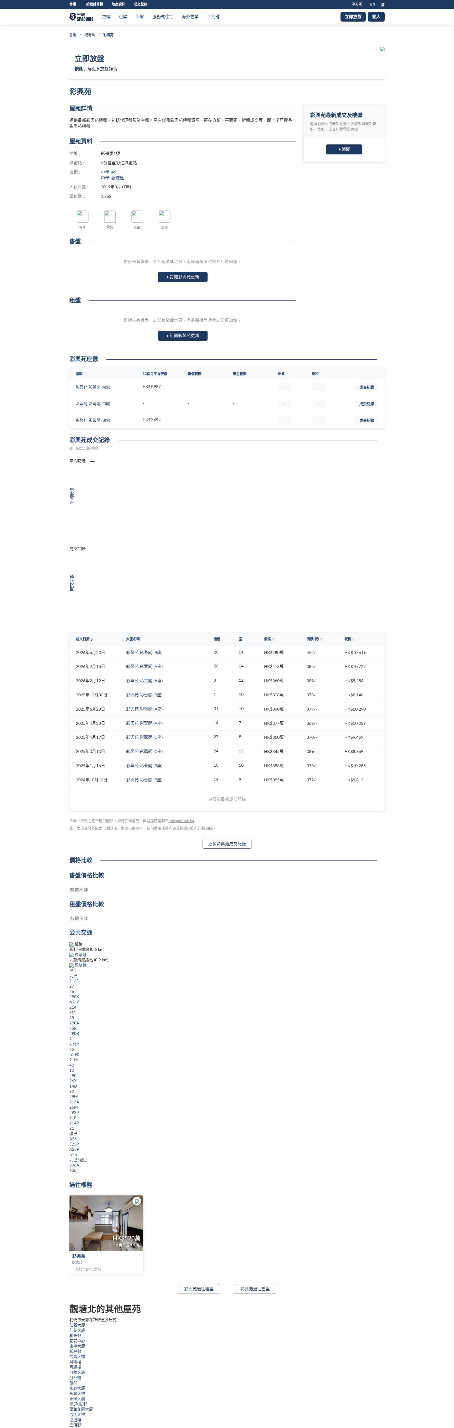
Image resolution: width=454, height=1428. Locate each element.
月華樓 (75, 1378)
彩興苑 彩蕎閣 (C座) (93, 404)
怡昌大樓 (77, 1357)
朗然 (73, 1383)
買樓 (106, 17)
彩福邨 (75, 1352)
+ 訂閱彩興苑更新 (182, 277)
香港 (72, 35)
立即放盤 (353, 17)
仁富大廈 (77, 1325)
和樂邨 (75, 1336)
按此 (79, 69)
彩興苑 (78, 1256)
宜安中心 (77, 1341)
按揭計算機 (94, 4)
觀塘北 (90, 35)
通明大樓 (77, 1415)
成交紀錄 (140, 4)
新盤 (140, 17)
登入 (376, 17)
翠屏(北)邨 (78, 1404)
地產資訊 (118, 4)
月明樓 (75, 1362)
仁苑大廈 (77, 1331)
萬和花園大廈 (81, 1409)
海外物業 (190, 17)
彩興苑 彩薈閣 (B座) (93, 421)
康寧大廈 (77, 1346)
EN (372, 4)
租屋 (123, 17)
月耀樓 (75, 1367)
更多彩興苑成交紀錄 (227, 844)
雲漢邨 (75, 1425)
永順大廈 (77, 1399)
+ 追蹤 (344, 149)
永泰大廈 (77, 1388)
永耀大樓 (77, 1394)
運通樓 (75, 1420)
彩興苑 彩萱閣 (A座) (93, 387)
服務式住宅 (162, 17)
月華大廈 (77, 1373)
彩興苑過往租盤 (199, 1289)
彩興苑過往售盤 (255, 1289)
